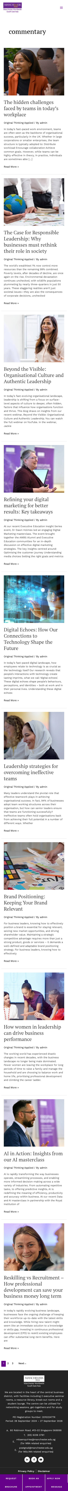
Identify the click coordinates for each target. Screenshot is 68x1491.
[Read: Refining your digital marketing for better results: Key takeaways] (34, 468)
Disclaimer (44, 1471)
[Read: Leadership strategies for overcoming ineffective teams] (34, 735)
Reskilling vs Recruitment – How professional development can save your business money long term (34, 1286)
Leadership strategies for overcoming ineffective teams (31, 772)
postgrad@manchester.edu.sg (35, 1447)
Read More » (11, 166)
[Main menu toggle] (61, 7)
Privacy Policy (26, 1471)
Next (22, 1363)
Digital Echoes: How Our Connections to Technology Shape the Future (31, 638)
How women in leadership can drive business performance (32, 1032)
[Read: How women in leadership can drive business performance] (34, 996)
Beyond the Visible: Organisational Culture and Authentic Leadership (34, 375)
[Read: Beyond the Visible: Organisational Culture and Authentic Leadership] (34, 338)
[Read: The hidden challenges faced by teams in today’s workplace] (34, 71)
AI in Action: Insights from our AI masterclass (33, 1156)
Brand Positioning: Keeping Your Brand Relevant (25, 902)
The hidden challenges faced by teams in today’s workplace (31, 108)
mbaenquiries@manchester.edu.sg (35, 1439)
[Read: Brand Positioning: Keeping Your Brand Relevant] (34, 865)
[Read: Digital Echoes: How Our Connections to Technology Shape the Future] (34, 598)
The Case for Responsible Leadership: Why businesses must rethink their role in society (31, 241)
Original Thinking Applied (18, 122)
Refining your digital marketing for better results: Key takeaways (28, 505)
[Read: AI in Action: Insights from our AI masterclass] (34, 1122)
